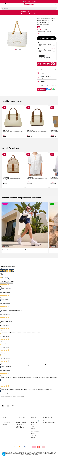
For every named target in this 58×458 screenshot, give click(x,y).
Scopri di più (53, 85)
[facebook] (47, 89)
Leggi (53, 63)
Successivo (9, 282)
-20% (4, 107)
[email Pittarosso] (12, 405)
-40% (52, 107)
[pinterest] (51, 89)
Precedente (3, 282)
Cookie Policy (46, 424)
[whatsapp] (53, 89)
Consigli (51, 203)
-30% (38, 27)
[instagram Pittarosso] (8, 405)
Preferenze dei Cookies (48, 425)
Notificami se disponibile (47, 38)
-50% (28, 154)
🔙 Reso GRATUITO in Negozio (29, 1)
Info (50, 31)
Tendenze (5, 203)
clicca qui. (22, 396)
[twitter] (49, 89)
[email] (55, 89)
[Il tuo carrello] (55, 4)
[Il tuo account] (5, 4)
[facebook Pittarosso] (3, 405)
